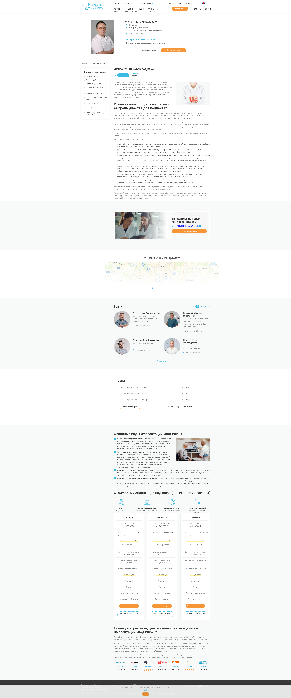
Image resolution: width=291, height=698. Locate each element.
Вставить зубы (91, 80)
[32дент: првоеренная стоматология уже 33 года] (93, 6)
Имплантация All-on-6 (94, 93)
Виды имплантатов (93, 103)
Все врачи (205, 306)
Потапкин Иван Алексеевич (146, 340)
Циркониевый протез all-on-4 (95, 89)
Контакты (153, 8)
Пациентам (187, 3)
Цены (142, 8)
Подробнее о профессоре (146, 50)
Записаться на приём (130, 407)
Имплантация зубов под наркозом (95, 114)
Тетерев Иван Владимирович (146, 313)
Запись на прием (173, 50)
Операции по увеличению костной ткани (95, 108)
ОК (145, 694)
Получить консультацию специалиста (181, 407)
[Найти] (153, 3)
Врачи (131, 8)
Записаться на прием (189, 231)
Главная (84, 63)
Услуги (116, 8)
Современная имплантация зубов (96, 98)
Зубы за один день (93, 76)
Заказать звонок (179, 9)
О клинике (170, 3)
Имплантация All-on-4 (94, 84)
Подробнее (145, 690)
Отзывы (179, 3)
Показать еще (162, 361)
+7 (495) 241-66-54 (201, 9)
